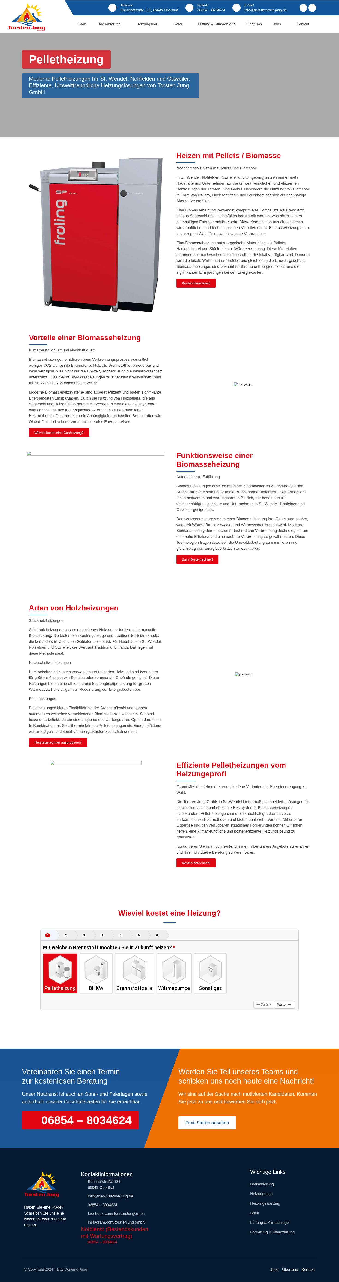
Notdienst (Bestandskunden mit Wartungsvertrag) (114, 1232)
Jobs (277, 24)
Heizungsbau (147, 24)
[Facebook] (303, 8)
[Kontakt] (189, 7)
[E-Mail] (236, 7)
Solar (178, 24)
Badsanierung (109, 24)
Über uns (254, 24)
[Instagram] (312, 8)
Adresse (126, 5)
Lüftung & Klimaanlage (216, 24)
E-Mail (249, 5)
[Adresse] (112, 7)
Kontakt (202, 5)
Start (82, 24)
